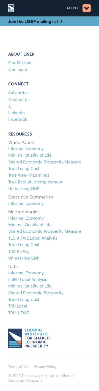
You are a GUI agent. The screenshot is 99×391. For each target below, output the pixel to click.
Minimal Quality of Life (30, 155)
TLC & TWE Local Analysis (32, 237)
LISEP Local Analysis (27, 279)
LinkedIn (16, 112)
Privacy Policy (45, 366)
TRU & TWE (18, 251)
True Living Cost (23, 168)
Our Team (17, 69)
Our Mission (19, 62)
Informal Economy (26, 148)
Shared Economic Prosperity (36, 292)
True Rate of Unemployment (35, 181)
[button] (52, 8)
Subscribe (18, 92)
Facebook (17, 119)
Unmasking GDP (23, 188)
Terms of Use (18, 366)
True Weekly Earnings (29, 175)
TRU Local (17, 305)
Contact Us (18, 99)
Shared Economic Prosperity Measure (44, 161)
